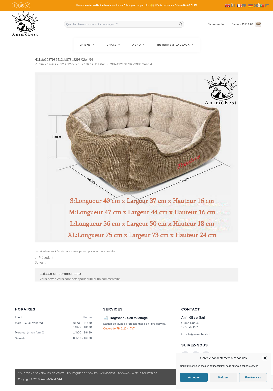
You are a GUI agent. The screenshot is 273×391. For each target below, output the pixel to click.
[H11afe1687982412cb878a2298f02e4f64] (136, 157)
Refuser (223, 377)
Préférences (253, 377)
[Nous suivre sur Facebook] (15, 5)
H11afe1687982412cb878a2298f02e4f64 (123, 64)
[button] (265, 358)
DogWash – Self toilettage (137, 373)
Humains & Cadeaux (173, 45)
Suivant (42, 262)
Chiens (85, 45)
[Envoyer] (180, 24)
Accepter (194, 377)
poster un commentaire (101, 251)
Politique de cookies (82, 373)
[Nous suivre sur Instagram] (21, 5)
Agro (136, 45)
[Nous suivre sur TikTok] (27, 5)
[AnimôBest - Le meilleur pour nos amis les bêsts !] (35, 24)
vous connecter (68, 279)
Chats (111, 45)
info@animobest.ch (198, 334)
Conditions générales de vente (41, 373)
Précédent (44, 257)
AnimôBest (108, 373)
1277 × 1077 (76, 64)
